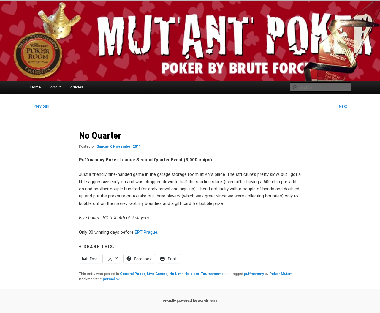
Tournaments (212, 274)
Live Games (157, 274)
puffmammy (254, 274)
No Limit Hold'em (184, 274)
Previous (39, 106)
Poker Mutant (280, 274)
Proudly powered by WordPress (190, 301)
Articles (76, 87)
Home (35, 87)
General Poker (132, 274)
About (55, 87)
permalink (111, 279)
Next (345, 106)
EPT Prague (146, 232)
